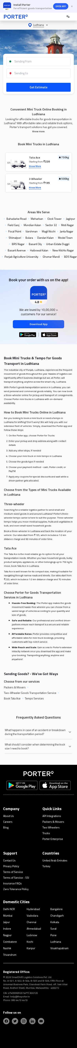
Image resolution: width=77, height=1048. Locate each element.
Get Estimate (38, 87)
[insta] (24, 1021)
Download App (39, 324)
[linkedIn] (32, 1021)
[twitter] (15, 1021)
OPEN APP (60, 6)
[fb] (6, 1021)
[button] (38, 25)
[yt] (41, 1021)
